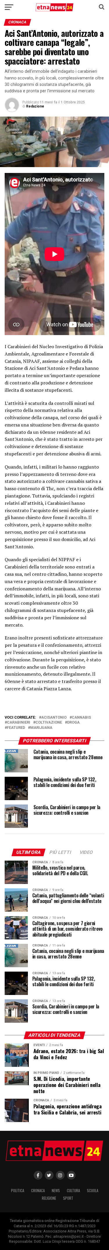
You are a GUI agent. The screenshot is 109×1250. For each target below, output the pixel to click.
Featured (16, 728)
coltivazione (48, 722)
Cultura (73, 1190)
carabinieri (18, 722)
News (56, 1190)
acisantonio (54, 718)
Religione (49, 1198)
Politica (17, 1190)
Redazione (35, 106)
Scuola (92, 1190)
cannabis (81, 718)
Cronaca (38, 1190)
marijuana (41, 728)
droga (73, 722)
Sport (68, 1198)
